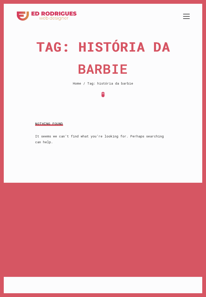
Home (77, 83)
